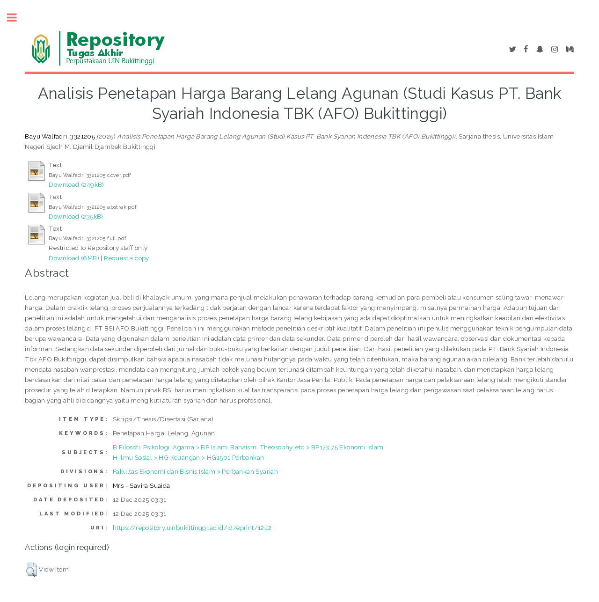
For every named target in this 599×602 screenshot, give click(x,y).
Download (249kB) (76, 184)
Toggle (17, 17)
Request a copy (126, 258)
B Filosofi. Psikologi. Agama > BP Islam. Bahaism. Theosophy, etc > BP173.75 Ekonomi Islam (248, 447)
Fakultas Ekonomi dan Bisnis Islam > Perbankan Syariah (195, 471)
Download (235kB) (76, 216)
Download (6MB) (74, 258)
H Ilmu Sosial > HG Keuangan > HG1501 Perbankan (188, 457)
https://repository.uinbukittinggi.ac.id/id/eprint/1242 (192, 527)
